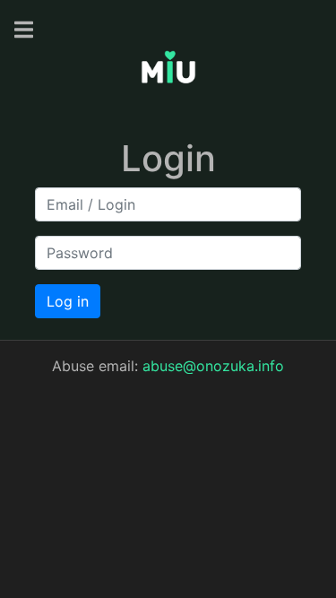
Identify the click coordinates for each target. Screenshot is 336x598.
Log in (68, 301)
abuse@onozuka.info (213, 366)
